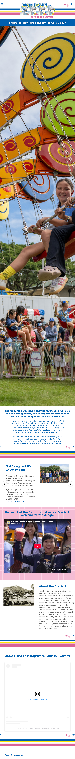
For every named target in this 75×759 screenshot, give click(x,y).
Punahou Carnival (21, 728)
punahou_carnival (34, 728)
